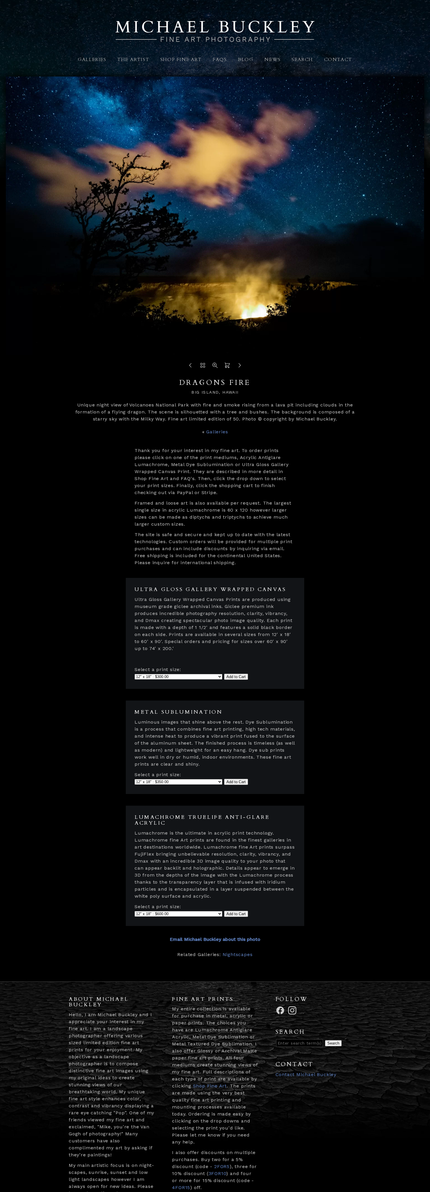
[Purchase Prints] (227, 367)
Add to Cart (236, 677)
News (272, 59)
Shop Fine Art (181, 59)
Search (302, 59)
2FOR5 (222, 1166)
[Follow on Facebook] (281, 1010)
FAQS (220, 59)
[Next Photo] (239, 367)
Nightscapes (238, 954)
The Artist (133, 59)
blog (245, 59)
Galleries (92, 59)
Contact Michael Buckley (306, 1074)
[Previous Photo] (190, 367)
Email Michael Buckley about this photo (215, 939)
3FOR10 (217, 1173)
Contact (338, 59)
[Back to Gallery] (202, 367)
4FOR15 (181, 1187)
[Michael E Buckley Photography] (215, 38)
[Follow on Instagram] (293, 1010)
